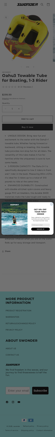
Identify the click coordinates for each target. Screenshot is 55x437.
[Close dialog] (51, 204)
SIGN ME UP (40, 229)
